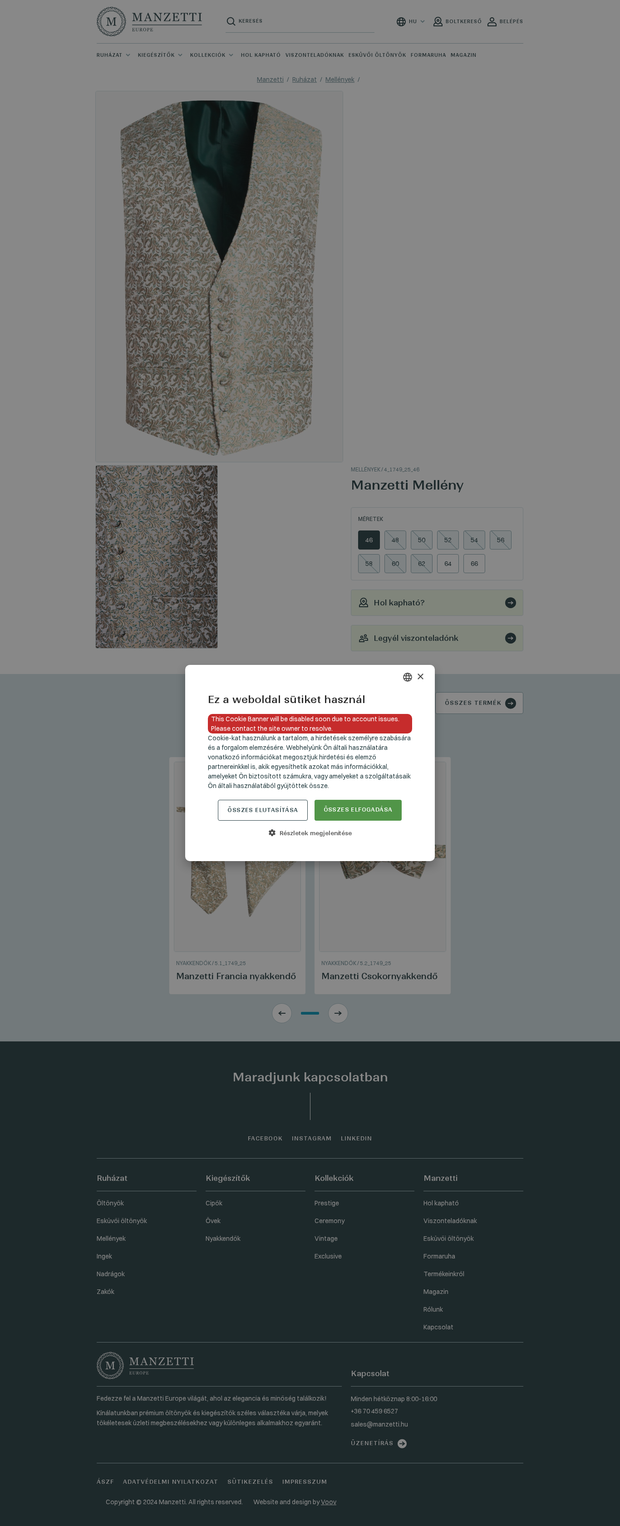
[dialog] (310, 763)
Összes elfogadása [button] (358, 809)
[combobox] (407, 677)
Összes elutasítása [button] (262, 810)
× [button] (420, 677)
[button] (310, 832)
